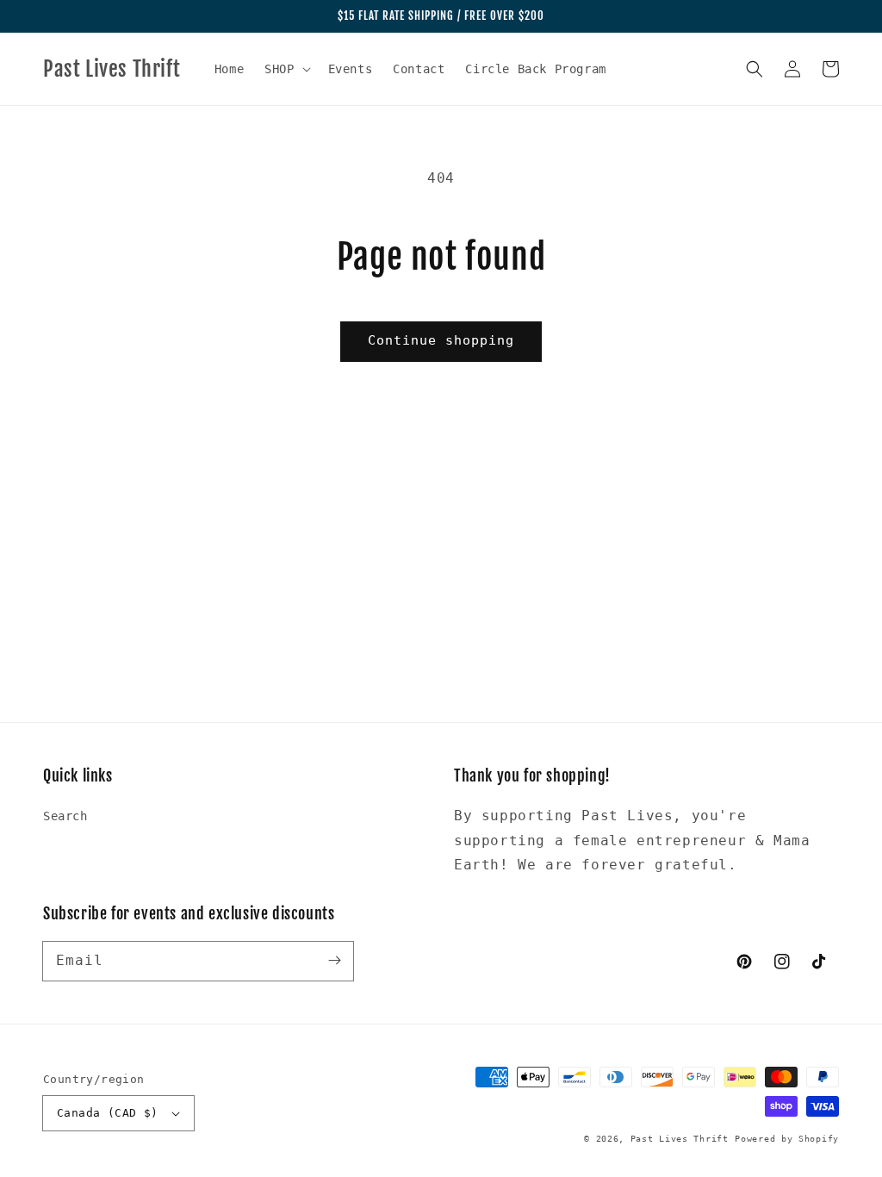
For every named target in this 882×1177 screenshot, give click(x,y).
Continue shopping (441, 340)
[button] (285, 69)
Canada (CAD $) (107, 1112)
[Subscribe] (334, 961)
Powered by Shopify (787, 1138)
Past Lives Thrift (679, 1138)
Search (65, 816)
